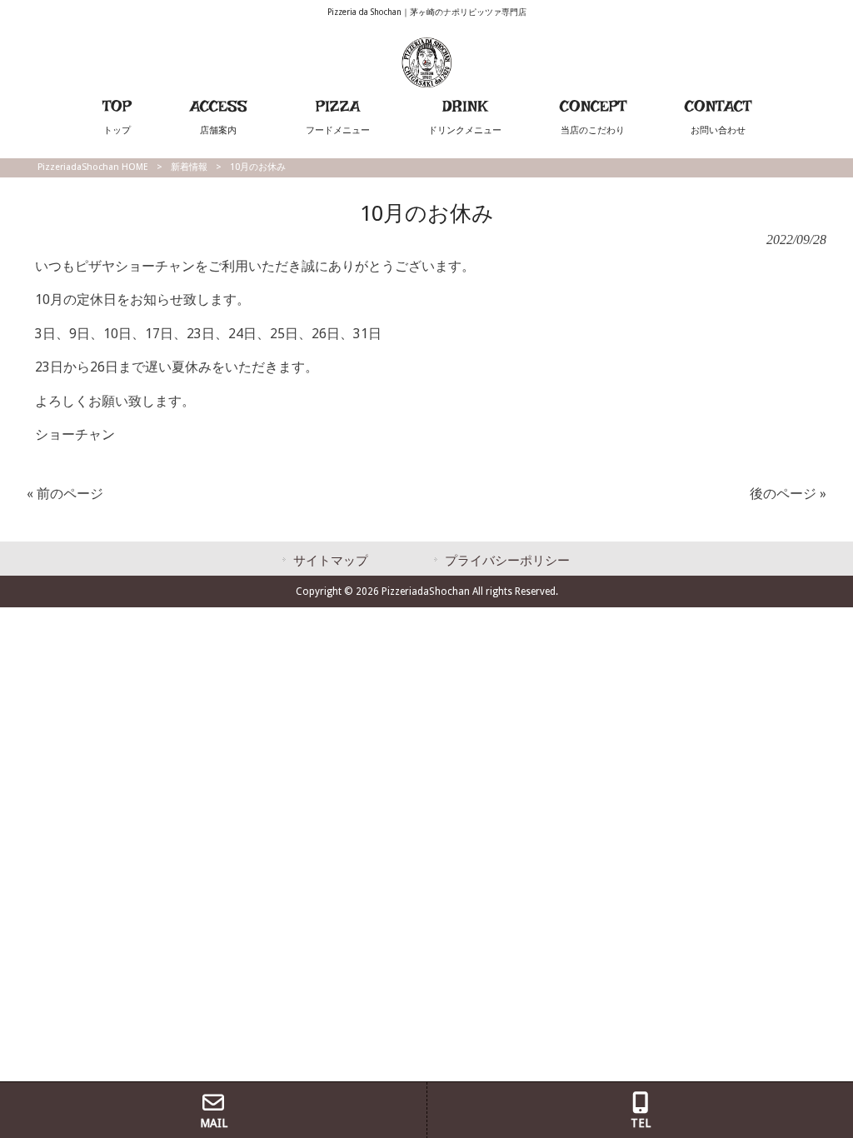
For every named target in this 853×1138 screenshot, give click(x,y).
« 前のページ (65, 494)
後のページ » (788, 494)
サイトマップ (330, 560)
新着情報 (189, 167)
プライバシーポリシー (507, 560)
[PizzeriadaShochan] (426, 83)
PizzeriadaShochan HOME (92, 167)
